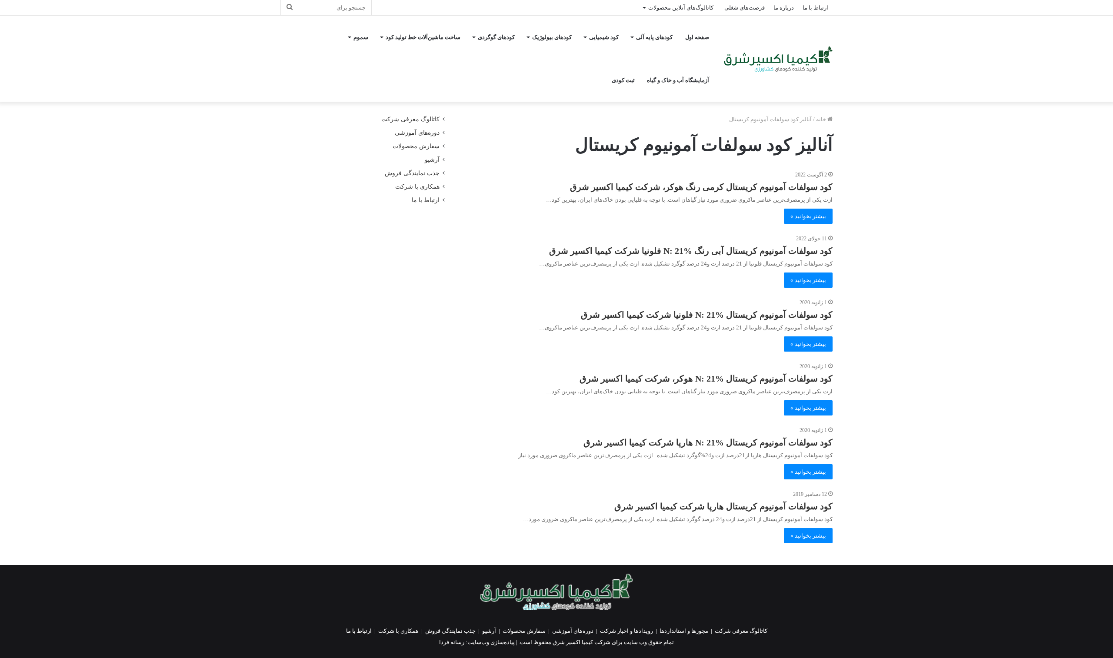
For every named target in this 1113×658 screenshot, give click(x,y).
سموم (360, 37)
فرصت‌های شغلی (744, 7)
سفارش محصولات (416, 146)
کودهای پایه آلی (654, 37)
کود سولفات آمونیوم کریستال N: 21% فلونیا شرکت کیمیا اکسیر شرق (707, 314)
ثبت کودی (623, 80)
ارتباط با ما (815, 7)
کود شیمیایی (604, 37)
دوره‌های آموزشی (417, 133)
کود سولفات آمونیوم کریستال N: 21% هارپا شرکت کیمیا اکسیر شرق (708, 442)
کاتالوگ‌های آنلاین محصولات (680, 7)
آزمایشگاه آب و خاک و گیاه (678, 80)
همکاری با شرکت (417, 186)
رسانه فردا (451, 642)
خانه (821, 119)
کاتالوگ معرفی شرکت (410, 119)
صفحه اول (697, 37)
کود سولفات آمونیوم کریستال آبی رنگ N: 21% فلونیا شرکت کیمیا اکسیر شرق (691, 251)
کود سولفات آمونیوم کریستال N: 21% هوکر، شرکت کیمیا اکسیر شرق (706, 378)
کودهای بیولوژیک (552, 37)
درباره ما (783, 7)
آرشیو (432, 159)
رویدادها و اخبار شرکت (626, 631)
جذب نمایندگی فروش (412, 173)
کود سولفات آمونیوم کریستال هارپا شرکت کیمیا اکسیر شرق (723, 506)
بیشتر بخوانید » (808, 216)
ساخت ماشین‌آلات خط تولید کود (423, 37)
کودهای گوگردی (496, 37)
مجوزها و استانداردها (684, 631)
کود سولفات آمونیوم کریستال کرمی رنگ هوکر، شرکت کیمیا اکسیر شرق (701, 187)
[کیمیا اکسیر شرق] (778, 59)
